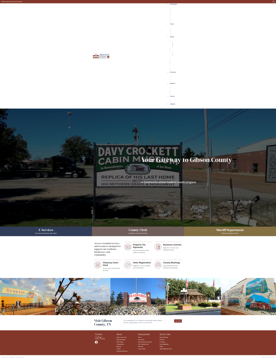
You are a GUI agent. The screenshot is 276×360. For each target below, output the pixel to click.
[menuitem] (177, 5)
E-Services (46, 230)
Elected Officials (164, 337)
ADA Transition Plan (143, 344)
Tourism (118, 349)
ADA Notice (141, 339)
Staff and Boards (120, 339)
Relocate (118, 346)
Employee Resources (122, 351)
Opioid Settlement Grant (166, 349)
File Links (162, 339)
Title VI (140, 337)
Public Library (119, 342)
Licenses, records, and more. (138, 233)
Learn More (178, 321)
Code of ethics (142, 349)
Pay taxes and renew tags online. (46, 233)
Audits (161, 346)
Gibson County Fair (121, 337)
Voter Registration (164, 344)
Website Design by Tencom (268, 357)
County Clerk (138, 230)
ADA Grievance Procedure (145, 342)
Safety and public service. (230, 233)
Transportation (120, 344)
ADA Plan (140, 346)
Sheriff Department (230, 230)
